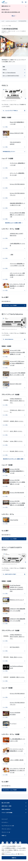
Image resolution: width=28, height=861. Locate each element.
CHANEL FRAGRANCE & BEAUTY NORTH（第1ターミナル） (17, 636)
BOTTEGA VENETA (14, 647)
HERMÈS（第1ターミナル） (17, 421)
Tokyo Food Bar (14, 520)
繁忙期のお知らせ (5, 9)
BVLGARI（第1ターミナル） (17, 451)
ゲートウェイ (13, 723)
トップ (3, 21)
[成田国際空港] (4, 2)
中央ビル (5, 69)
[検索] (22, 2)
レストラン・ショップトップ (11, 21)
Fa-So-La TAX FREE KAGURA (17, 492)
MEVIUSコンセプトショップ (17, 600)
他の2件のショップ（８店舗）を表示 (13, 222)
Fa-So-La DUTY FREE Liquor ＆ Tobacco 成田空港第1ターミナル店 (17, 363)
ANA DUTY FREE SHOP (15, 384)
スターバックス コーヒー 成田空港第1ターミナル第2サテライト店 (17, 275)
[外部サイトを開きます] (3, 843)
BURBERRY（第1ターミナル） (17, 677)
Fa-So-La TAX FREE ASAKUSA (17, 184)
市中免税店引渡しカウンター (9, 151)
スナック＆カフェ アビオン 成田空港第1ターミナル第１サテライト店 (17, 770)
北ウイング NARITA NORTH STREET (11, 75)
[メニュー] (25, 2)
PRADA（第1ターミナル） (16, 657)
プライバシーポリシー (10, 854)
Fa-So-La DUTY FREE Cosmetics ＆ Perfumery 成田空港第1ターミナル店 (17, 352)
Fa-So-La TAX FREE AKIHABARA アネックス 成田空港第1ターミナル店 (17, 482)
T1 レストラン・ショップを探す (10, 305)
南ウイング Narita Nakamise (9, 72)
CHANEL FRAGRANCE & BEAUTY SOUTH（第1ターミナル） (17, 400)
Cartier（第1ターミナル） (16, 441)
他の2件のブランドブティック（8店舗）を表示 (13, 458)
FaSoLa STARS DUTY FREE (16, 133)
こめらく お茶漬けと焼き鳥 (16, 760)
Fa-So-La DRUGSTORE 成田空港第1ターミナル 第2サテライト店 (17, 214)
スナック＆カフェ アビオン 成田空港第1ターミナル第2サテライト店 (17, 286)
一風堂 (11, 254)
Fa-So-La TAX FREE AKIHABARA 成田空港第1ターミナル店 (17, 471)
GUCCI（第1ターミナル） (16, 431)
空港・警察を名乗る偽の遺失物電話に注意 (11, 12)
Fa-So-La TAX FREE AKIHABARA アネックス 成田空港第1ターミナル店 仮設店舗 (17, 503)
